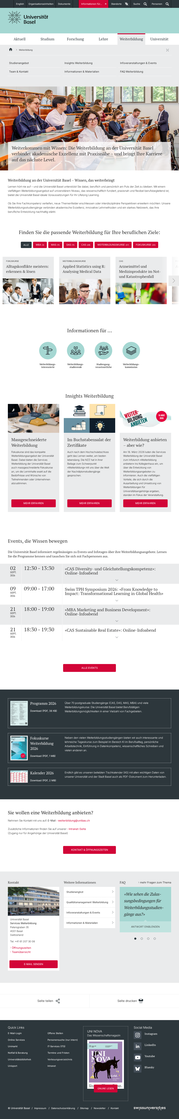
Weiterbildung (131, 39)
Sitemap (84, 1108)
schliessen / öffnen (167, 50)
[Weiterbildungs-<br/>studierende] (76, 348)
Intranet (52, 1065)
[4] (155, 939)
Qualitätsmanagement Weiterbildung (87, 902)
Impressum (40, 1108)
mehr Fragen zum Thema (155, 882)
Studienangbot (74, 891)
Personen (155, 5)
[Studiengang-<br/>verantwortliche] (103, 348)
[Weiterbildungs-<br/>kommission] (131, 348)
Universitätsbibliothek (19, 1059)
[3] (148, 939)
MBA (40, 244)
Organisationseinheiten (40, 3)
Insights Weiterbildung (78, 63)
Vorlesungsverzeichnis (60, 1059)
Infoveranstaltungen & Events (138, 63)
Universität (159, 39)
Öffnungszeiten (21, 947)
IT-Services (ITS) (56, 1046)
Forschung (75, 39)
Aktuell (20, 39)
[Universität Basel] (28, 17)
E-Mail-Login (15, 1033)
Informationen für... (91, 3)
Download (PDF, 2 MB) (43, 780)
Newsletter (100, 1108)
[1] (135, 939)
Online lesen (106, 1088)
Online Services (16, 1039)
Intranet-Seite (77, 829)
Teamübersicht (21, 952)
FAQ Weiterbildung (131, 71)
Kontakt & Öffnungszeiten (89, 849)
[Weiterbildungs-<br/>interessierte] (48, 348)
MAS (55, 244)
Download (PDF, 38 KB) (43, 711)
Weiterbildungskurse (113, 244)
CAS (85, 244)
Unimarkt (12, 1046)
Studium (47, 39)
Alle (26, 244)
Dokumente (64, 3)
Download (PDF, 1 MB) (43, 756)
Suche (135, 5)
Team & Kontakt (18, 71)
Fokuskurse (146, 244)
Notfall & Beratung (18, 1052)
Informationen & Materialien (82, 71)
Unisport (12, 1065)
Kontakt (115, 1108)
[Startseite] (10, 50)
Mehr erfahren (33, 503)
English (20, 3)
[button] (116, 580)
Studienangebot (19, 63)
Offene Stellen (55, 1033)
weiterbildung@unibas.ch (74, 820)
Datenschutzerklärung (63, 1108)
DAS (70, 244)
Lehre (103, 39)
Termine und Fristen (58, 1052)
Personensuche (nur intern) (63, 1039)
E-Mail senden (33, 964)
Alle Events (89, 667)
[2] (142, 939)
